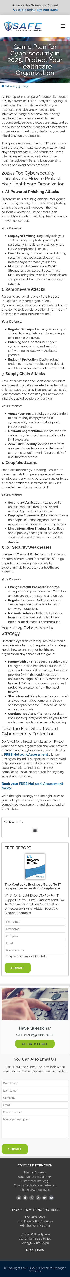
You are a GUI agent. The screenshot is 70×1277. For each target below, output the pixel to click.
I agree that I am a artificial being (27, 956)
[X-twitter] (38, 1197)
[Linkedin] (18, 1197)
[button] (63, 26)
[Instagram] (31, 1197)
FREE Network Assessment (26, 754)
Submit (17, 968)
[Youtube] (51, 1197)
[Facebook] (25, 1197)
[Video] (44, 1197)
